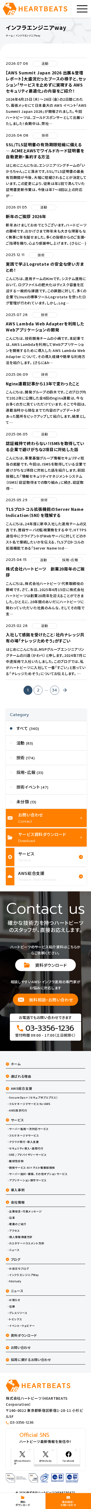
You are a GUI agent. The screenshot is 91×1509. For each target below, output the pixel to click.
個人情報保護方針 (20, 1237)
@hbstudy (45, 1460)
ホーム (16, 1063)
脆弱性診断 (16, 1161)
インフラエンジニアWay (24, 1275)
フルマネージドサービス (24, 1135)
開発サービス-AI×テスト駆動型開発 (32, 1167)
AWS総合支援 (21, 1088)
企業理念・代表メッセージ (25, 1211)
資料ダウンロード (51, 965)
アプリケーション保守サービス (28, 1180)
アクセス (14, 1230)
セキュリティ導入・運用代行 (26, 1148)
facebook (68, 1460)
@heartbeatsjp (22, 1462)
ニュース (14, 1250)
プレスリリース (18, 1313)
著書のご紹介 (17, 1224)
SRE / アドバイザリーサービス (28, 1155)
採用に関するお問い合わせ (31, 1359)
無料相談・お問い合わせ (51, 1000)
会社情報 (18, 1202)
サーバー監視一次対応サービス (29, 1129)
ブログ (15, 1259)
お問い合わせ (21, 1347)
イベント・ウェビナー (22, 1326)
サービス (17, 1120)
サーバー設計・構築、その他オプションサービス (38, 1174)
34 (54, 690)
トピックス (15, 1319)
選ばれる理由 (21, 1076)
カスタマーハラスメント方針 (26, 1243)
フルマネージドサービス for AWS (29, 1104)
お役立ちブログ (19, 1268)
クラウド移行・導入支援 (24, 1142)
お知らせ (14, 1300)
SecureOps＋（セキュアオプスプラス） (33, 1097)
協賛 (12, 1306)
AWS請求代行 (18, 1110)
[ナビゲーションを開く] (82, 9)
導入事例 (18, 1189)
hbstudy (15, 1281)
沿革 (12, 1218)
